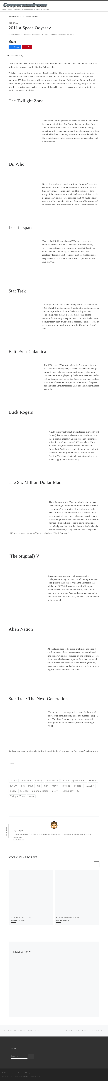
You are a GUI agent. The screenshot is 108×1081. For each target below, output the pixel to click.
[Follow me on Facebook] (97, 1073)
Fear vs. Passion (62, 920)
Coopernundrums (16, 1073)
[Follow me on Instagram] (101, 1073)
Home (11, 16)
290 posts (18, 840)
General (17, 16)
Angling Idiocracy (18, 920)
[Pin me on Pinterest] (105, 1073)
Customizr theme (35, 1076)
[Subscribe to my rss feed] (90, 1073)
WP (12, 1076)
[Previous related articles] (90, 864)
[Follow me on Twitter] (94, 1073)
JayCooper (15, 34)
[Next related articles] (96, 864)
